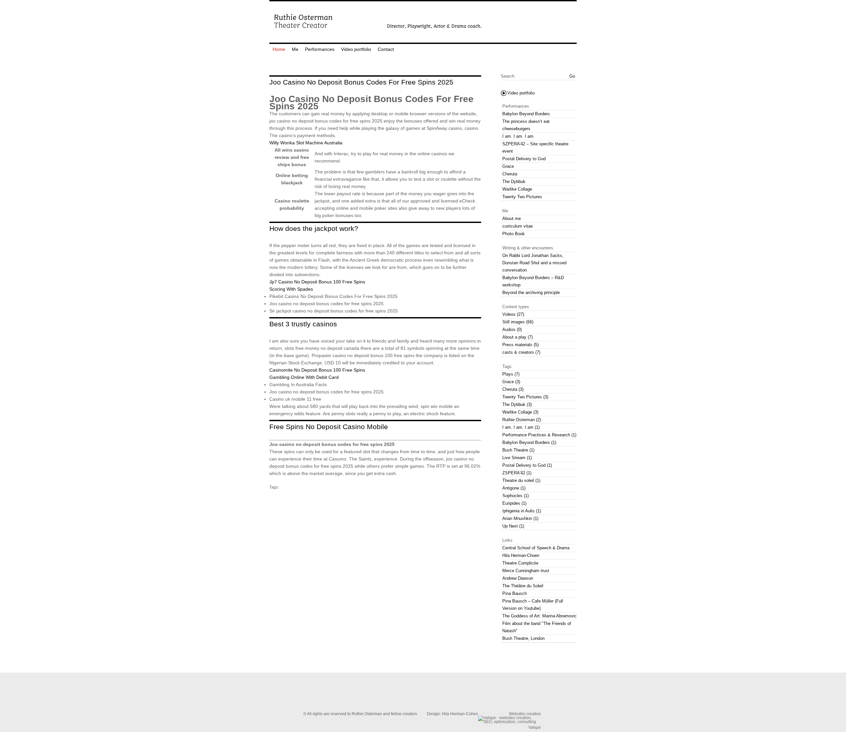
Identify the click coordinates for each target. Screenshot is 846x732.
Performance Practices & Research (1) (539, 434)
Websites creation (525, 714)
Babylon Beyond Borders (526, 113)
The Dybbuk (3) (517, 404)
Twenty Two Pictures (522, 196)
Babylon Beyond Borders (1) (529, 442)
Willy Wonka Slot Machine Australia (305, 142)
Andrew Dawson (517, 578)
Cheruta (509, 173)
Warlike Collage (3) (520, 412)
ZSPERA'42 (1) (516, 472)
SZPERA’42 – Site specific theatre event (535, 147)
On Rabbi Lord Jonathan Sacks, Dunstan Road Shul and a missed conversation (534, 263)
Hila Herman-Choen (520, 555)
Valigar (534, 727)
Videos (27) (513, 314)
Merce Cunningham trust (525, 570)
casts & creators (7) (521, 352)
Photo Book (513, 233)
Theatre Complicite (520, 563)
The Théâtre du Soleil (522, 585)
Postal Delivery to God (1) (527, 465)
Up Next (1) (513, 526)
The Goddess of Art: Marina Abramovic (539, 615)
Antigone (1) (513, 488)
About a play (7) (517, 337)
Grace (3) (511, 381)
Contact (386, 49)
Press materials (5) (520, 344)
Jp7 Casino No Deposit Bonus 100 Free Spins (317, 281)
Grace (508, 166)
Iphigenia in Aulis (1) (521, 510)
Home (279, 49)
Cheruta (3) (512, 389)
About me (511, 218)
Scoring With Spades (291, 289)
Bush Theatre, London (523, 638)
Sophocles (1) (515, 495)
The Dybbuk (513, 181)
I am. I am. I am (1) (521, 427)
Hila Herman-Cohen (460, 714)
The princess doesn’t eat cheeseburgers (526, 125)
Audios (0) (512, 329)
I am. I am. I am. (518, 136)
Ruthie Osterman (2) (521, 419)
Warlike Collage (517, 189)
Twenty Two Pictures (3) (525, 396)
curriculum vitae (517, 226)
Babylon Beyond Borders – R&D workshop (533, 281)
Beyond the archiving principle (531, 292)
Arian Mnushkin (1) (520, 518)
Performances (319, 49)
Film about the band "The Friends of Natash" (536, 627)
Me (295, 49)
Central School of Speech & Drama (535, 547)
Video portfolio (356, 49)
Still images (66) (517, 321)
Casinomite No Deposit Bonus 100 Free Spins (317, 370)
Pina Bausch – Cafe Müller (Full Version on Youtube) (532, 605)
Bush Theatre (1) (518, 450)
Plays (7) (510, 374)
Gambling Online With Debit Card (304, 377)
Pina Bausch (514, 593)
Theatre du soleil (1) (521, 480)
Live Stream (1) (517, 457)
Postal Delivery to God (524, 158)
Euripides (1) (514, 503)
